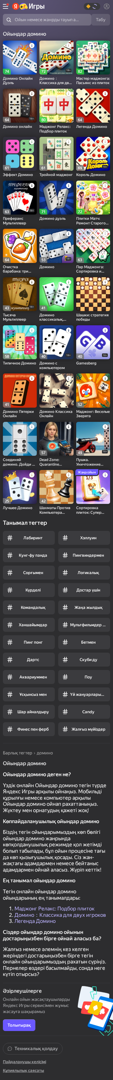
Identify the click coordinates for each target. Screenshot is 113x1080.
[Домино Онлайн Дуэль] (20, 58)
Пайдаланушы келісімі (24, 1061)
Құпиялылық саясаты (23, 1070)
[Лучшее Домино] (20, 487)
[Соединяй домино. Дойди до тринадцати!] (20, 439)
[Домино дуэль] (56, 198)
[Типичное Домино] (20, 342)
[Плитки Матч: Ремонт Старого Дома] (93, 198)
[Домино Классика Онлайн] (56, 390)
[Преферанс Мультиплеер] (20, 198)
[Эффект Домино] (20, 154)
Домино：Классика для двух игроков (60, 915)
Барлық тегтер (17, 753)
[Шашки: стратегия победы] (93, 294)
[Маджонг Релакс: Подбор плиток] (56, 106)
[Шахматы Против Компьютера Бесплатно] (56, 487)
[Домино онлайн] (20, 106)
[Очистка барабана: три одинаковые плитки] (20, 246)
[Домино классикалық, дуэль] (56, 294)
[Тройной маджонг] (56, 154)
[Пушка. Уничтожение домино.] (93, 439)
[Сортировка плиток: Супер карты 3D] (93, 487)
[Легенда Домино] (93, 106)
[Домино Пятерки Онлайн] (20, 390)
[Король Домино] (93, 154)
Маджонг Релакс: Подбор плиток (54, 908)
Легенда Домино (35, 921)
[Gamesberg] (93, 342)
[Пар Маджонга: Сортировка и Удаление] (93, 246)
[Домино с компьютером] (56, 342)
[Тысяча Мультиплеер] (20, 294)
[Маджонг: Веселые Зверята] (93, 390)
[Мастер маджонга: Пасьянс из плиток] (93, 58)
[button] (92, 6)
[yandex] (28, 6)
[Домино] (56, 246)
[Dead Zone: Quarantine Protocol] (56, 439)
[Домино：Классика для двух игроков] (56, 58)
